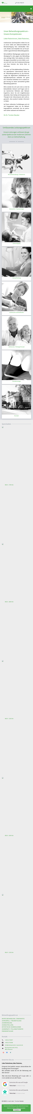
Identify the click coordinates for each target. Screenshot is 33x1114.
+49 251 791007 (9, 1040)
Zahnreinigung (7, 1023)
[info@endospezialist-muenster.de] (3, 1045)
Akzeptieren (17, 1110)
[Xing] (10, 1052)
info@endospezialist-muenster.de (14, 1045)
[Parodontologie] (16, 367)
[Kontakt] (16, 402)
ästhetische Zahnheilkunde (11, 1027)
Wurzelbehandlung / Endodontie (13, 1018)
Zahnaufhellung (7, 1025)
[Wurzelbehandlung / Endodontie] (16, 160)
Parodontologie (7, 1031)
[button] (31, 8)
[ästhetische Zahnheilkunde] (16, 298)
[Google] (3, 1052)
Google (23, 1076)
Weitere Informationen (20, 1108)
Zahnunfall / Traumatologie (11, 1021)
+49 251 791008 (9, 1042)
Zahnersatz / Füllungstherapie (12, 1029)
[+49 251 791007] (3, 1040)
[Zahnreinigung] (16, 229)
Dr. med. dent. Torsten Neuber (15, 1101)
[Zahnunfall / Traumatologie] (16, 195)
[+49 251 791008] (3, 1042)
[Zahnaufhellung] (16, 264)
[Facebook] (6, 1052)
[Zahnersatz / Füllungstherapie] (16, 333)
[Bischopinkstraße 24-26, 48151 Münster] (3, 1048)
